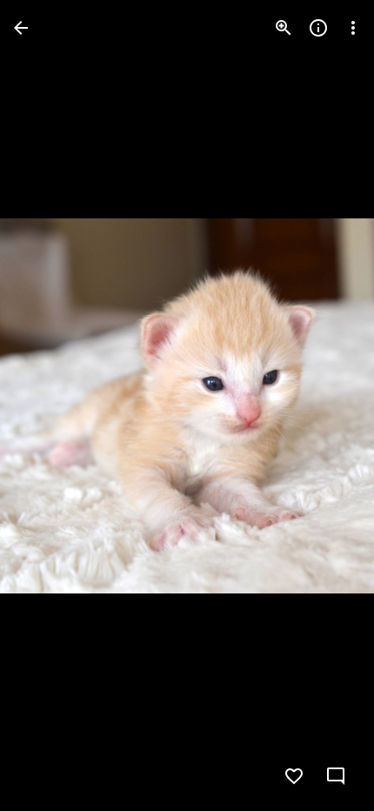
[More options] (353, 27)
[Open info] (318, 27)
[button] (48, 405)
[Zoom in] (283, 27)
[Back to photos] (21, 28)
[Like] (294, 776)
